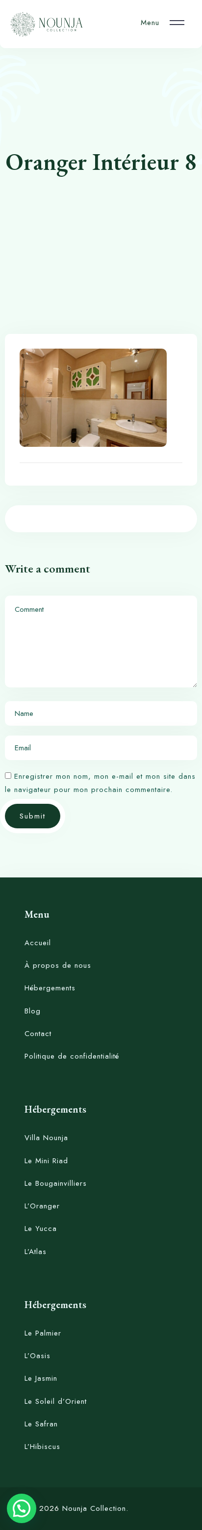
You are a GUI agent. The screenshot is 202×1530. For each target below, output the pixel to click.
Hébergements (50, 988)
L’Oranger (42, 1206)
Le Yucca (41, 1228)
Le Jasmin (41, 1378)
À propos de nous (58, 965)
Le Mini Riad (46, 1160)
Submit (33, 816)
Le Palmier (43, 1333)
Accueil (38, 942)
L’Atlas (36, 1251)
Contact (38, 1033)
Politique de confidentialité (72, 1056)
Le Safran (41, 1424)
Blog (33, 1011)
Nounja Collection (94, 1508)
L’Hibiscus (42, 1446)
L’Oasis (37, 1355)
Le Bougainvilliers (56, 1183)
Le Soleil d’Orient (56, 1401)
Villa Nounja (46, 1137)
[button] (21, 1508)
